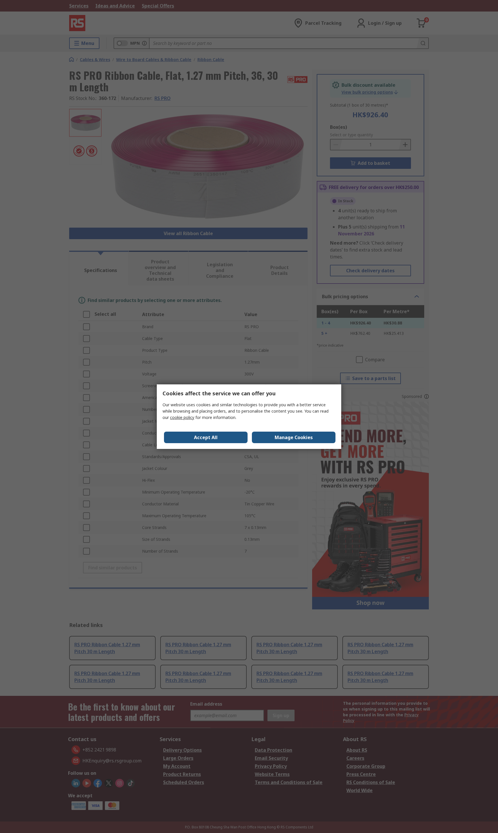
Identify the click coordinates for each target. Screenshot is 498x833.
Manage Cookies (294, 437)
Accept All (206, 437)
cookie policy (182, 417)
